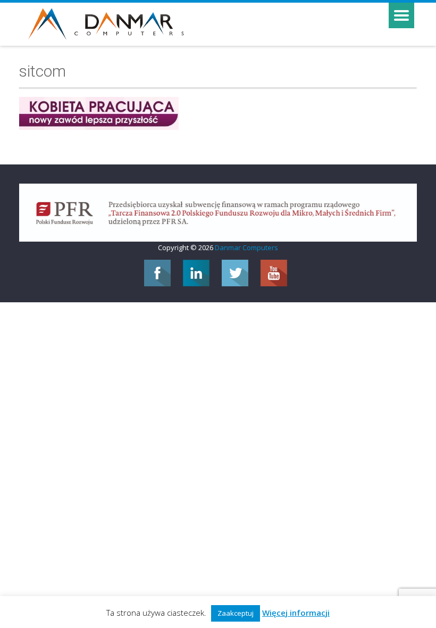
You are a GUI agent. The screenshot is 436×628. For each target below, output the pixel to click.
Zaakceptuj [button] (235, 613)
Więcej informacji (296, 612)
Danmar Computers (246, 247)
